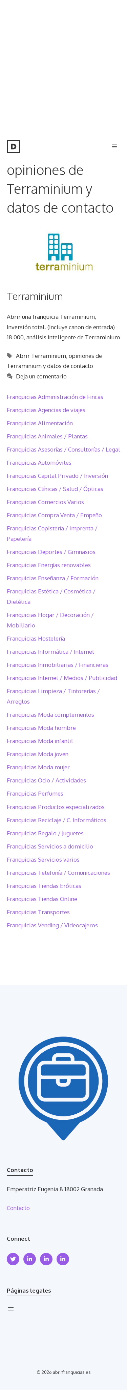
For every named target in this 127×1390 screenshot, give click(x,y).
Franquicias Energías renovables (49, 564)
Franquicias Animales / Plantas (47, 436)
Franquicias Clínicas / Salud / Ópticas (55, 488)
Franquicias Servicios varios (43, 859)
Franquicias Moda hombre (41, 727)
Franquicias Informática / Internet (50, 651)
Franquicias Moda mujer (38, 767)
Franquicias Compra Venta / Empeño (54, 515)
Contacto (18, 1207)
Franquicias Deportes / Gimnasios (51, 551)
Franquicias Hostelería (36, 638)
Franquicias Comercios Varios (45, 501)
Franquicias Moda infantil (40, 740)
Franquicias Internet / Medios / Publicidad (62, 677)
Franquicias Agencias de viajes (46, 409)
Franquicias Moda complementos (50, 714)
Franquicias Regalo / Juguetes (45, 833)
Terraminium (35, 295)
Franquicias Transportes (38, 912)
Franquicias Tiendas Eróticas (44, 885)
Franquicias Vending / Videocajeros (52, 925)
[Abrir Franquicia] (13, 146)
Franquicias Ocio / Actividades (46, 780)
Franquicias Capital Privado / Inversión (57, 475)
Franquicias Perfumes (35, 793)
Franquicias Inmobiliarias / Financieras (57, 664)
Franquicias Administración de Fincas (55, 396)
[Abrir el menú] (11, 1309)
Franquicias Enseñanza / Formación (53, 578)
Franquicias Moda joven (37, 754)
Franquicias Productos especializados (56, 806)
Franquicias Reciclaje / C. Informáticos (56, 820)
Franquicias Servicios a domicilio (50, 846)
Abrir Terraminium (41, 355)
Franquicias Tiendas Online (42, 898)
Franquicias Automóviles (39, 462)
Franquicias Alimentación (40, 423)
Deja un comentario (41, 376)
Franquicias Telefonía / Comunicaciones (58, 872)
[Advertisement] (63, 66)
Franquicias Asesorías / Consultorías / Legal (63, 449)
